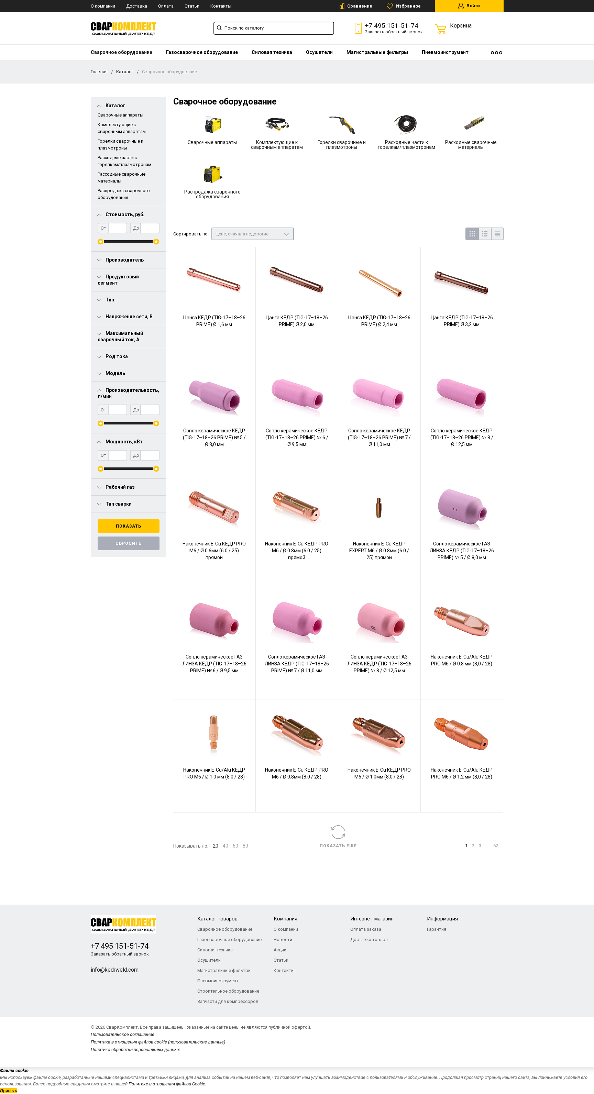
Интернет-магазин (372, 919)
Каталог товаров (217, 919)
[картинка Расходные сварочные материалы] (471, 124)
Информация (442, 919)
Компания (285, 919)
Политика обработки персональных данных (135, 1049)
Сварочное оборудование (121, 52)
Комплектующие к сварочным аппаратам (277, 145)
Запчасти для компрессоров (227, 1001)
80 (245, 846)
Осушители (319, 52)
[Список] (484, 234)
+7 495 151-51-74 (391, 26)
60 (235, 846)
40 (225, 846)
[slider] (100, 241)
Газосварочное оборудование (202, 52)
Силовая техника (272, 52)
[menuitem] (121, 52)
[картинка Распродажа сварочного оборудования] (212, 174)
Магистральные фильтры (377, 52)
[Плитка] (471, 234)
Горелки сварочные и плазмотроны (342, 145)
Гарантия (436, 929)
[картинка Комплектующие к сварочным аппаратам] (277, 124)
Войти (472, 5)
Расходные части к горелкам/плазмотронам (406, 145)
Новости (283, 939)
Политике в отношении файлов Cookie (167, 1083)
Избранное (408, 6)
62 (495, 845)
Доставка (136, 6)
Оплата (166, 6)
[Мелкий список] (497, 234)
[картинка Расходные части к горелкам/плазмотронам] (406, 124)
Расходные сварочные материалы (471, 145)
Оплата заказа (365, 929)
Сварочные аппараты (120, 115)
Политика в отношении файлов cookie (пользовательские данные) (158, 1042)
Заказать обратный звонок (394, 31)
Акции (280, 949)
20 (215, 846)
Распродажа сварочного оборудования (212, 194)
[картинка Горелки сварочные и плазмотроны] (341, 124)
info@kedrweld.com (115, 969)
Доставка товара (369, 939)
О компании (103, 6)
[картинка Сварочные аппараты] (212, 124)
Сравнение (359, 6)
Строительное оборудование (228, 991)
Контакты (220, 6)
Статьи (192, 6)
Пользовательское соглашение (122, 1034)
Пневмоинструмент (445, 52)
